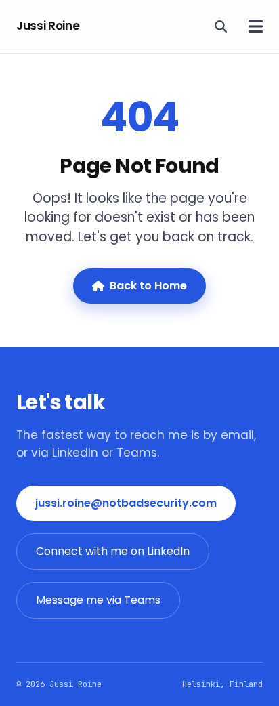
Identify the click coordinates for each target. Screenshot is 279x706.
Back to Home (148, 285)
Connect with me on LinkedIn (113, 551)
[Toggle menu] (256, 26)
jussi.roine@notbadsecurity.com (126, 503)
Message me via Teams (98, 600)
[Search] (221, 26)
